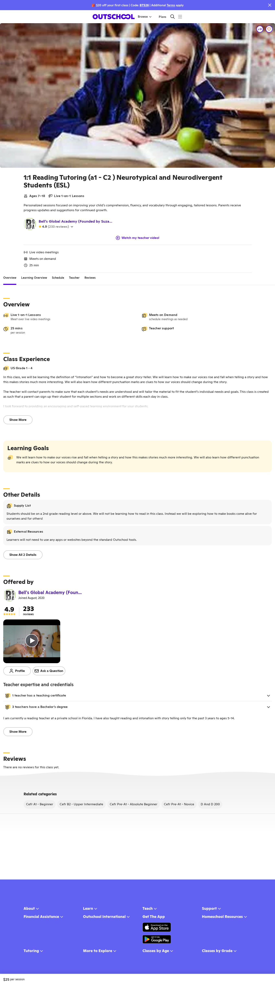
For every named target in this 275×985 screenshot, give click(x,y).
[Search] (172, 16)
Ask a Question (51, 671)
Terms (171, 5)
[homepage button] (114, 16)
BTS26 (144, 5)
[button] (137, 695)
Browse (143, 17)
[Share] (259, 29)
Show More (17, 420)
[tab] (9, 278)
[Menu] (180, 16)
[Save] (269, 29)
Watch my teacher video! (140, 238)
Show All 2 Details (22, 555)
